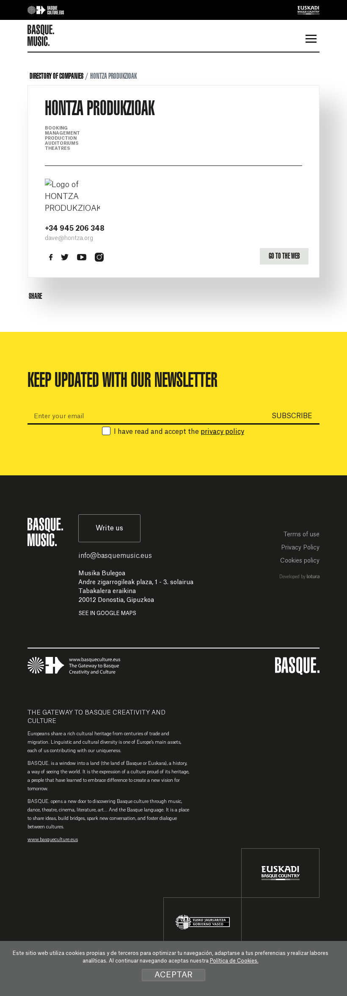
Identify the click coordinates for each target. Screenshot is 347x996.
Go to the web (284, 256)
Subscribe (292, 416)
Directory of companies (56, 76)
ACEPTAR (173, 975)
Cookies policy (299, 561)
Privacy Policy (300, 548)
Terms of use (301, 535)
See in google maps (107, 613)
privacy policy (222, 431)
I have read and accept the (179, 431)
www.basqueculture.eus (53, 839)
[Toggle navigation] (310, 40)
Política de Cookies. (234, 960)
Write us (109, 528)
